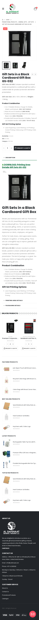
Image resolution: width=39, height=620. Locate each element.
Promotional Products (9, 595)
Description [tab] (10, 158)
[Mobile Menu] (3, 9)
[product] (10, 326)
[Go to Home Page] (2, 20)
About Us (5, 588)
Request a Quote (23, 148)
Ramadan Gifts (31, 336)
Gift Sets (10, 141)
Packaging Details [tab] (13, 305)
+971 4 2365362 (11, 566)
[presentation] (4, 43)
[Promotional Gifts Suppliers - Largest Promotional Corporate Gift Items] (12, 8)
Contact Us (5, 591)
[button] (2, 313)
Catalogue (5, 598)
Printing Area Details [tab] (14, 300)
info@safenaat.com (12, 563)
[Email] (32, 614)
